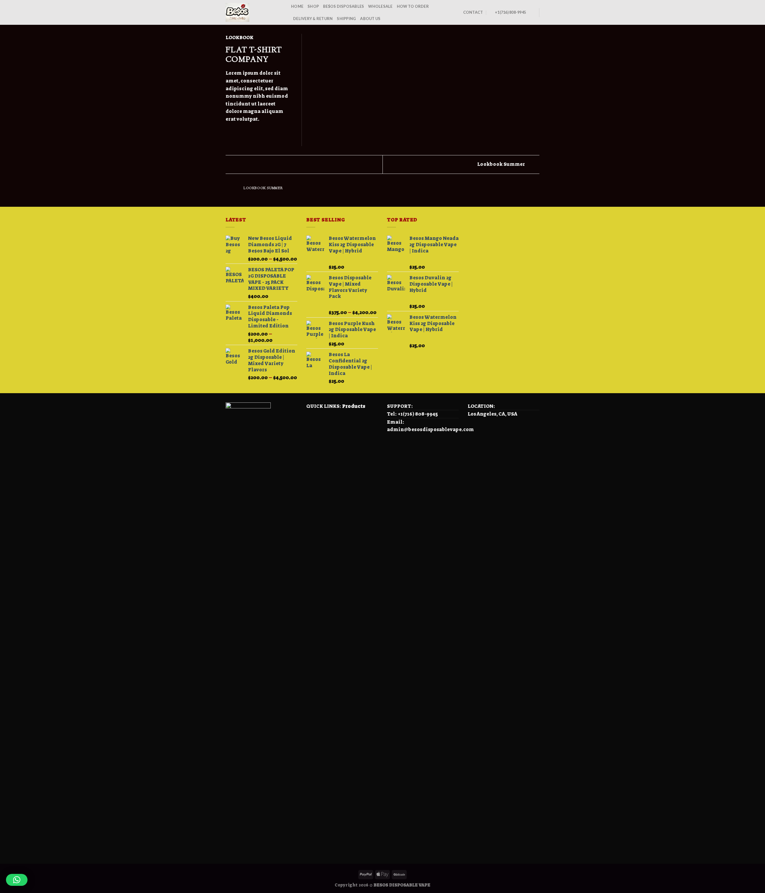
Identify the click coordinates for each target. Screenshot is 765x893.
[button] (16, 880)
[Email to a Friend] (243, 133)
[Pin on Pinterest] (251, 133)
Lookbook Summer (501, 164)
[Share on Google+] (258, 133)
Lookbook (239, 37)
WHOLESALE (380, 6)
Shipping (346, 18)
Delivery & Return (313, 18)
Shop (313, 6)
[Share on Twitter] (236, 133)
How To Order (413, 6)
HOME (297, 6)
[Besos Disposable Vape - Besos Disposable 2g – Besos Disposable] (254, 12)
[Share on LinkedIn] (265, 133)
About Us (370, 18)
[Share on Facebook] (229, 133)
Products (353, 406)
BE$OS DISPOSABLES (343, 6)
